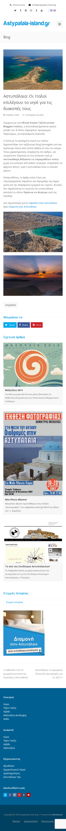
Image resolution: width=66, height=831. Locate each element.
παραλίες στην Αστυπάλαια (43, 202)
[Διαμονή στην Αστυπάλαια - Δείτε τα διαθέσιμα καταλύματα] (24, 654)
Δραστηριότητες (11, 773)
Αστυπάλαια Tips (12, 776)
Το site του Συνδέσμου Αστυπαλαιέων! (27, 566)
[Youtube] (41, 10)
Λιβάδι (6, 711)
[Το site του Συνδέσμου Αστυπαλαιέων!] (33, 542)
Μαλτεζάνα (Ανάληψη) (14, 715)
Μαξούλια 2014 (14, 390)
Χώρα (6, 704)
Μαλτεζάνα (9, 747)
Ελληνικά (51, 10)
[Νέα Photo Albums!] (33, 453)
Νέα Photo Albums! (16, 499)
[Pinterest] (26, 10)
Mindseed (57, 814)
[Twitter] (15, 10)
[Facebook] (20, 10)
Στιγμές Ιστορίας (14, 602)
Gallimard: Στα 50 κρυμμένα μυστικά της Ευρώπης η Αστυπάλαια (15, 673)
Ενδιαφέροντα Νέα (35, 114)
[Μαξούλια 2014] (33, 365)
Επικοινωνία (19, 4)
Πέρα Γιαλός (9, 707)
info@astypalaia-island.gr (44, 4)
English (54, 10)
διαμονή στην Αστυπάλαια (22, 206)
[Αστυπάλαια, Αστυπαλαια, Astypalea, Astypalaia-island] (26, 23)
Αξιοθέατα (8, 765)
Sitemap (16, 821)
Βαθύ (6, 718)
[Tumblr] (36, 10)
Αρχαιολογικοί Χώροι (14, 769)
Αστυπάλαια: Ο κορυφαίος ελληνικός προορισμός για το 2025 (49, 673)
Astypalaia (10, 304)
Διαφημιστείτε (31, 821)
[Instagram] (31, 10)
